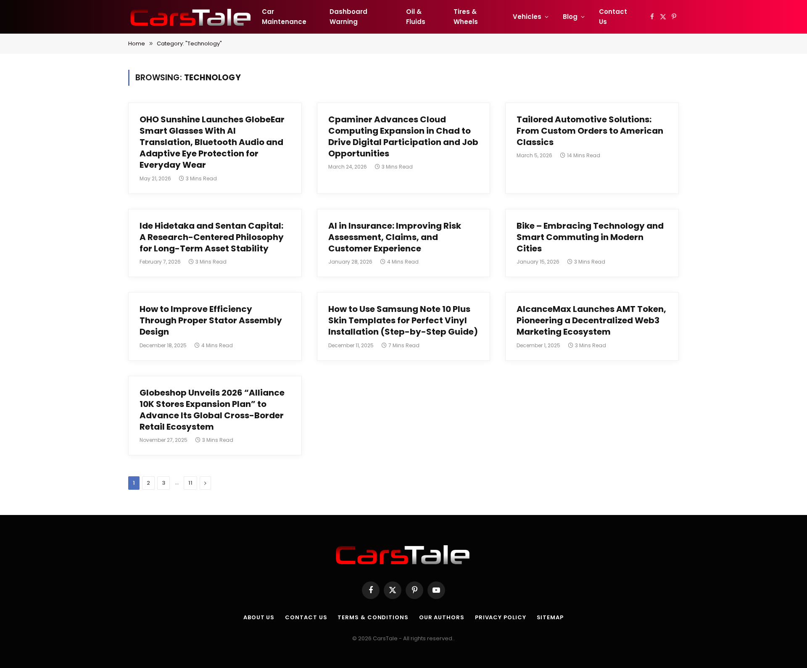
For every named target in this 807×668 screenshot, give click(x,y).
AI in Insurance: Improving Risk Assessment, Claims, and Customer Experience (394, 237)
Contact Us (613, 16)
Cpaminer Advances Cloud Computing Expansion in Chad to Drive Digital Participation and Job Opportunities (403, 137)
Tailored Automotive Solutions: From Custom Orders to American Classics (590, 131)
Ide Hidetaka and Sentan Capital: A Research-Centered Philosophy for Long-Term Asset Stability (212, 237)
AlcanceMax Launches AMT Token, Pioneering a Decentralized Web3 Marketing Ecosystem (591, 321)
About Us (258, 617)
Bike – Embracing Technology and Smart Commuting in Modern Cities (590, 237)
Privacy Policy (500, 617)
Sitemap (550, 617)
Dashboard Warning (348, 16)
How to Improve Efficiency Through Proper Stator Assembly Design (211, 321)
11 (190, 483)
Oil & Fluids (415, 16)
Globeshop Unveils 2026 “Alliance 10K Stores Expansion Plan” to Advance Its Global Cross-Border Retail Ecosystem (212, 410)
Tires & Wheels (466, 16)
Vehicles (527, 16)
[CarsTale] (191, 17)
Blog (570, 16)
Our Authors (441, 617)
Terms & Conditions (373, 617)
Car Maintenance (284, 16)
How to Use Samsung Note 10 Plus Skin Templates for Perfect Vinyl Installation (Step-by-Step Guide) (403, 321)
